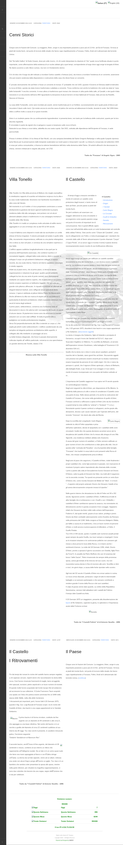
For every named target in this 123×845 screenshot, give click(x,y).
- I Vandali (106, 207)
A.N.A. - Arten (3, 35)
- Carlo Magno (107, 210)
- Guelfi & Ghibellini (109, 217)
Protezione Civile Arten (3, 41)
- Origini (105, 203)
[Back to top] (3, 842)
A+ (113, 15)
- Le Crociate (107, 213)
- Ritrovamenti (107, 224)
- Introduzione (107, 200)
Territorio (46, 23)
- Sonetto (105, 220)
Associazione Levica (3, 53)
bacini (68, 603)
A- (118, 15)
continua (82, 678)
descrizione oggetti (86, 332)
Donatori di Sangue (3, 47)
